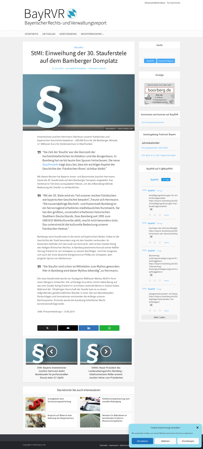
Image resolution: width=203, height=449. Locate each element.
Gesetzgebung (68, 33)
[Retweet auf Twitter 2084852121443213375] (155, 311)
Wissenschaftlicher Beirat (155, 3)
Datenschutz (125, 445)
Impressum (113, 445)
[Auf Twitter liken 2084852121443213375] (160, 311)
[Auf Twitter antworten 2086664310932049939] (150, 242)
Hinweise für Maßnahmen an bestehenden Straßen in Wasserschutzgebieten (114, 418)
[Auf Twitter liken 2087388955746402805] (160, 215)
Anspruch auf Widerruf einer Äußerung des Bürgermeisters (61, 416)
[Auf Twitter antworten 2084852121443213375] (150, 311)
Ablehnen (165, 441)
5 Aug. (159, 289)
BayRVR (151, 190)
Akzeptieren (142, 441)
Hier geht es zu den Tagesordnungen (159, 155)
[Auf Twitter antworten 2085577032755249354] (150, 281)
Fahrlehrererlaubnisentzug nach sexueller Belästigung (116, 400)
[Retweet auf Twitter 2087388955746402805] (155, 215)
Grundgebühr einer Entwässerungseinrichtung (59, 400)
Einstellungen (188, 441)
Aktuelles (48, 33)
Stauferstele (50, 164)
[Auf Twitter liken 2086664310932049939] (160, 242)
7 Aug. (159, 251)
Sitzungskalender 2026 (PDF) (155, 147)
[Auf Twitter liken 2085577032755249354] (160, 281)
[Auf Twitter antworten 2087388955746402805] (150, 215)
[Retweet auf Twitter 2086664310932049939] (155, 242)
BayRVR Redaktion (77, 68)
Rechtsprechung (91, 33)
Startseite (31, 33)
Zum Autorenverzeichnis (153, 122)
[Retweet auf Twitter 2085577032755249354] (155, 281)
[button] (197, 427)
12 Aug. (159, 190)
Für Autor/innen (173, 3)
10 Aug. (159, 223)
